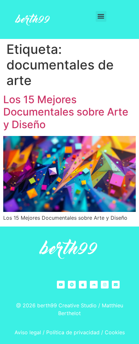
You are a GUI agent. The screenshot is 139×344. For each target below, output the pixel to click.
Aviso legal (28, 332)
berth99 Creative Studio (67, 305)
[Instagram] (105, 285)
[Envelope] (116, 285)
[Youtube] (61, 285)
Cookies (115, 332)
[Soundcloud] (94, 285)
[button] (101, 16)
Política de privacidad (73, 332)
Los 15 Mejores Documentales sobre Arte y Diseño (65, 112)
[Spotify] (72, 285)
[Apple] (83, 285)
